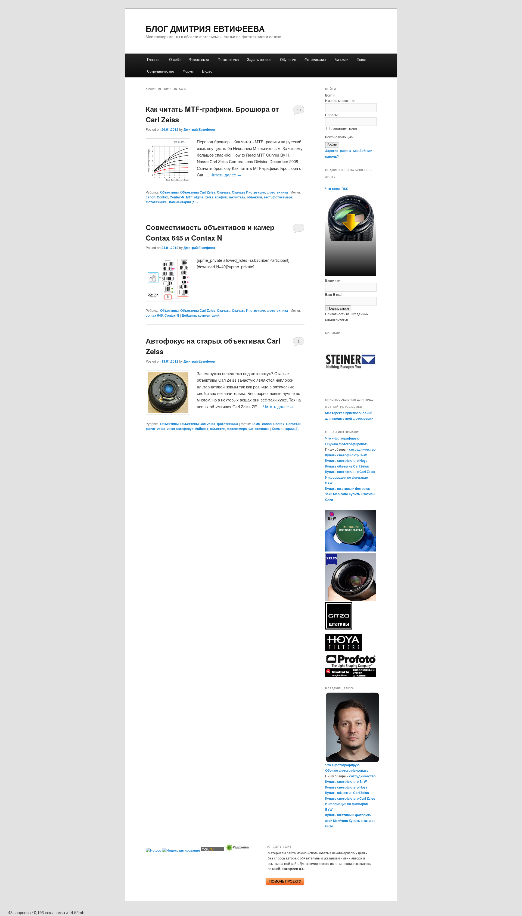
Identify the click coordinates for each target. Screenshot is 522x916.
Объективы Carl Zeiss (197, 192)
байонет (201, 428)
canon (150, 197)
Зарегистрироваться (342, 150)
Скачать (223, 192)
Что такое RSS (336, 188)
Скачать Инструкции (248, 192)
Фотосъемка (199, 59)
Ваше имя (333, 280)
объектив (254, 197)
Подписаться (338, 308)
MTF (189, 197)
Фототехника (228, 59)
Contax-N (177, 197)
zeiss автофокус (180, 428)
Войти (332, 145)
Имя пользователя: (340, 100)
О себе (175, 59)
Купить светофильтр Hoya (346, 460)
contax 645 (154, 315)
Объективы (169, 192)
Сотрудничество (160, 71)
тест (267, 197)
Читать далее (225, 174)
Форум (188, 71)
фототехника (277, 192)
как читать (236, 197)
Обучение (288, 59)
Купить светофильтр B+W (346, 455)
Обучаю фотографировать (346, 443)
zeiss (209, 197)
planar (151, 428)
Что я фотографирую (342, 438)
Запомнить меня (344, 128)
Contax (162, 197)
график (221, 197)
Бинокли (341, 59)
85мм (256, 423)
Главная (153, 59)
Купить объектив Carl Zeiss (347, 466)
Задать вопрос (259, 59)
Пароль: (331, 114)
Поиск (361, 59)
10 (299, 109)
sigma (199, 197)
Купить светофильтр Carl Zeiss (350, 471)
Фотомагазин (315, 59)
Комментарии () (183, 202)
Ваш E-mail (333, 294)
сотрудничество (362, 449)
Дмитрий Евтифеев (199, 129)
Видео (207, 71)
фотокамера (282, 197)
